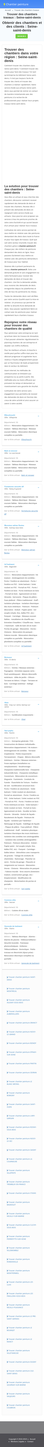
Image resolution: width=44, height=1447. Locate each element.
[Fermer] (38, 1424)
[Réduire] (33, 1424)
